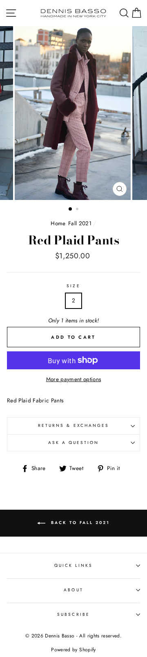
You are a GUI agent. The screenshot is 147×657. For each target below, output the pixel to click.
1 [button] (71, 209)
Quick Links (73, 565)
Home (58, 223)
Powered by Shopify (73, 649)
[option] (73, 113)
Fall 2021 (79, 223)
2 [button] (78, 210)
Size (73, 286)
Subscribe (73, 614)
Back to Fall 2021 (79, 522)
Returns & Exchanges (73, 425)
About (73, 590)
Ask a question (73, 442)
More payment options (73, 379)
